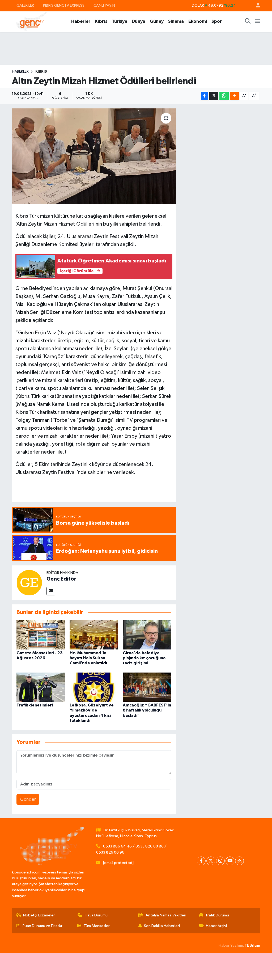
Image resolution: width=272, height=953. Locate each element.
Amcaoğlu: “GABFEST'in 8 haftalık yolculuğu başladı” (147, 710)
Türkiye (119, 21)
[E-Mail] (50, 591)
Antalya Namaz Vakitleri (166, 915)
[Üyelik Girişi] (256, 5)
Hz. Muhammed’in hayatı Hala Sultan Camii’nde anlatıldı (88, 658)
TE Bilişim (252, 945)
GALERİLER (25, 5)
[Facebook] (201, 861)
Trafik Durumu (217, 915)
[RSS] (239, 861)
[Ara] (248, 21)
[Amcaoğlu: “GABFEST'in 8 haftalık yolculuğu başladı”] (147, 687)
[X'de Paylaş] (213, 96)
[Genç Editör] (29, 582)
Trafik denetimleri (34, 705)
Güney (157, 21)
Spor (216, 21)
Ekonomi (197, 21)
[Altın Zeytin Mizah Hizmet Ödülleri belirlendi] (94, 156)
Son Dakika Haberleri (162, 926)
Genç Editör (61, 579)
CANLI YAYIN (104, 5)
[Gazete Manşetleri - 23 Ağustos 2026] (40, 635)
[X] (210, 861)
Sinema (176, 21)
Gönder (28, 799)
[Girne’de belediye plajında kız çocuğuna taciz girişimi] (147, 635)
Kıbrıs (101, 21)
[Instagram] (220, 861)
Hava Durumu (96, 915)
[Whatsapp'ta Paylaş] (224, 96)
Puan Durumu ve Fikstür (42, 926)
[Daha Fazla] (234, 96)
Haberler (80, 21)
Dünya (138, 21)
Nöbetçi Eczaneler (39, 915)
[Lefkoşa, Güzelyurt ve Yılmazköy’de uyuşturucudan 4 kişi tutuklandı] (94, 687)
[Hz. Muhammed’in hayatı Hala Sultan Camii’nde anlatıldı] (94, 635)
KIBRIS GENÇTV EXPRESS (63, 5)
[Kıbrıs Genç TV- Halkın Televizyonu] (31, 21)
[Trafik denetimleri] (40, 687)
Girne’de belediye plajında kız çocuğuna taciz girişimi (144, 658)
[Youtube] (230, 861)
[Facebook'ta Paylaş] (204, 96)
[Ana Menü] (257, 21)
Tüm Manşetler (97, 926)
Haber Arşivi (216, 926)
